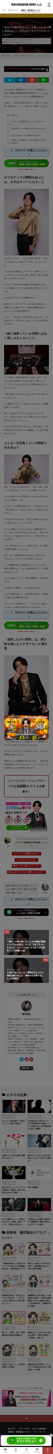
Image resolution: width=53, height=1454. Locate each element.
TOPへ (48, 1452)
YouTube (5, 1452)
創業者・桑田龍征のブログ (30, 10)
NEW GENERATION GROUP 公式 (26, 4)
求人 (16, 1452)
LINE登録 (37, 1452)
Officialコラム (13, 10)
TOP (3, 10)
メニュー (26, 1452)
